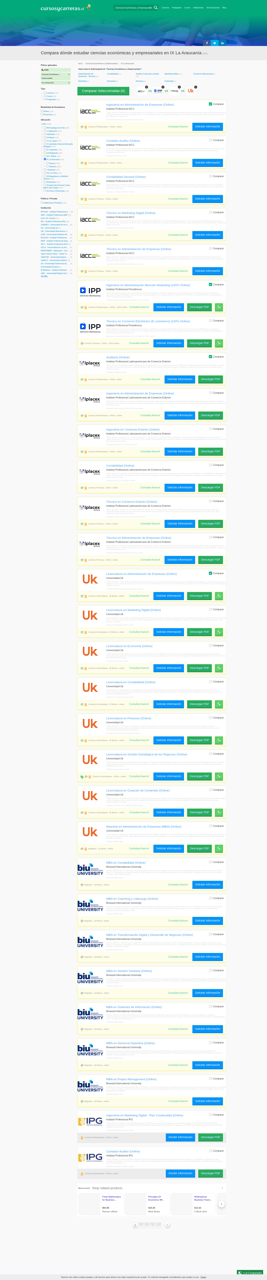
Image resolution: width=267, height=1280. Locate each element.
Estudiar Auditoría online (116, 156)
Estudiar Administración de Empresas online (124, 120)
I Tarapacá (51, 170)
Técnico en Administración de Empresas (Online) (138, 249)
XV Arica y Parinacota (56, 191)
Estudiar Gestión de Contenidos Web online (124, 805)
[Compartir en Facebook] (207, 43)
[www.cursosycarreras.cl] (68, 8)
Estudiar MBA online (114, 842)
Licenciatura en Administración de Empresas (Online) (141, 574)
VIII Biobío (51, 134)
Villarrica (52, 167)
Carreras (165, 8)
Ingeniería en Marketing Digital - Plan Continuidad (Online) (144, 1115)
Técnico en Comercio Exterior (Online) (131, 501)
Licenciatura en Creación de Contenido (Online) (138, 790)
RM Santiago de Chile (56, 128)
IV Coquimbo (52, 150)
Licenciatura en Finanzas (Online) (128, 718)
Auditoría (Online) (117, 357)
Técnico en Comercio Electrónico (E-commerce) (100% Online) (148, 321)
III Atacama (51, 182)
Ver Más (44, 276)
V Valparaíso (52, 131)
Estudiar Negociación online (118, 769)
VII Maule (50, 138)
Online (46, 111)
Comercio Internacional (203, 74)
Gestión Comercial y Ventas (147, 74)
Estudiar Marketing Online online (120, 228)
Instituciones (198, 8)
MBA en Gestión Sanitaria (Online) (129, 971)
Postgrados (177, 8)
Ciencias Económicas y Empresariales (102, 63)
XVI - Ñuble (51, 156)
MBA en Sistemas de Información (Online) (134, 1007)
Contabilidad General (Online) (126, 176)
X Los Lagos (52, 141)
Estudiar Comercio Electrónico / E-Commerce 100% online (130, 336)
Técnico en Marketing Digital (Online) (130, 213)
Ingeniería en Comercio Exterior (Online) (133, 429)
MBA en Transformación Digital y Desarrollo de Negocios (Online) (149, 934)
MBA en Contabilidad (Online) (126, 862)
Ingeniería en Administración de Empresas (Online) (140, 104)
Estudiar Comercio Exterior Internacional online (126, 517)
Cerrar (203, 1277)
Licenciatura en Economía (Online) (129, 646)
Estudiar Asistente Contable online (120, 481)
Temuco (52, 163)
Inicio (80, 63)
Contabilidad (112, 74)
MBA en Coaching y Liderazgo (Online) (132, 898)
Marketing (82, 81)
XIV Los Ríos (52, 173)
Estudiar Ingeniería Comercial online (121, 444)
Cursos (187, 8)
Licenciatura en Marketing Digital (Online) (133, 610)
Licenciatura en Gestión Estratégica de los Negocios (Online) (146, 754)
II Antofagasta (52, 153)
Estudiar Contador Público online (120, 192)
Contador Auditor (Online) (123, 140)
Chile (44, 124)
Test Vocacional (213, 8)
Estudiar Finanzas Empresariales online (123, 733)
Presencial (48, 115)
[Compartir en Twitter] (214, 43)
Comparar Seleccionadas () (103, 91)
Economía (111, 81)
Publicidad (169, 81)
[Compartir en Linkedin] (222, 43)
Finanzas (140, 81)
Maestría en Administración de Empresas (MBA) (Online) (143, 826)
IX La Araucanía (53, 159)
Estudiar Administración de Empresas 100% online (127, 300)
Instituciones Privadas (54, 203)
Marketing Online (172, 74)
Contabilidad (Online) (120, 465)
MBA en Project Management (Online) (131, 1079)
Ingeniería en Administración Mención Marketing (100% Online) (148, 285)
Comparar (218, 104)
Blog (224, 8)
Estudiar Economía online (117, 661)
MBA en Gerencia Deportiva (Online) (130, 1043)
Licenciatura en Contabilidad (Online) (130, 682)
